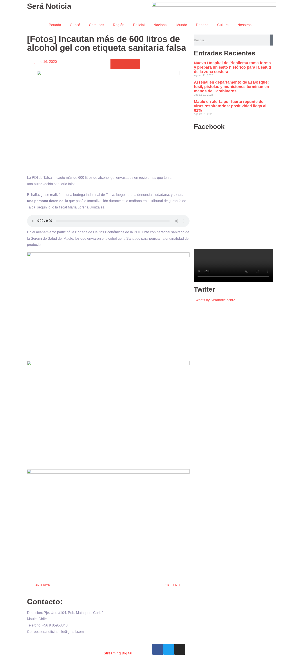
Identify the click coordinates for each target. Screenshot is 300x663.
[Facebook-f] (157, 649)
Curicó (75, 25)
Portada (55, 25)
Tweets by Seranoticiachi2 (214, 300)
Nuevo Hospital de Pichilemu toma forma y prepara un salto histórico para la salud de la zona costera (232, 67)
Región (118, 25)
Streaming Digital (118, 653)
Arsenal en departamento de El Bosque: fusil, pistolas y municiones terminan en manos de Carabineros (231, 86)
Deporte (202, 25)
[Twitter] (168, 649)
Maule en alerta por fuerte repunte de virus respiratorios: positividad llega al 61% (230, 106)
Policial (139, 25)
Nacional (161, 25)
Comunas (96, 25)
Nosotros (244, 25)
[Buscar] (271, 40)
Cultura (223, 25)
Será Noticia (49, 6)
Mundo (181, 25)
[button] (115, 64)
